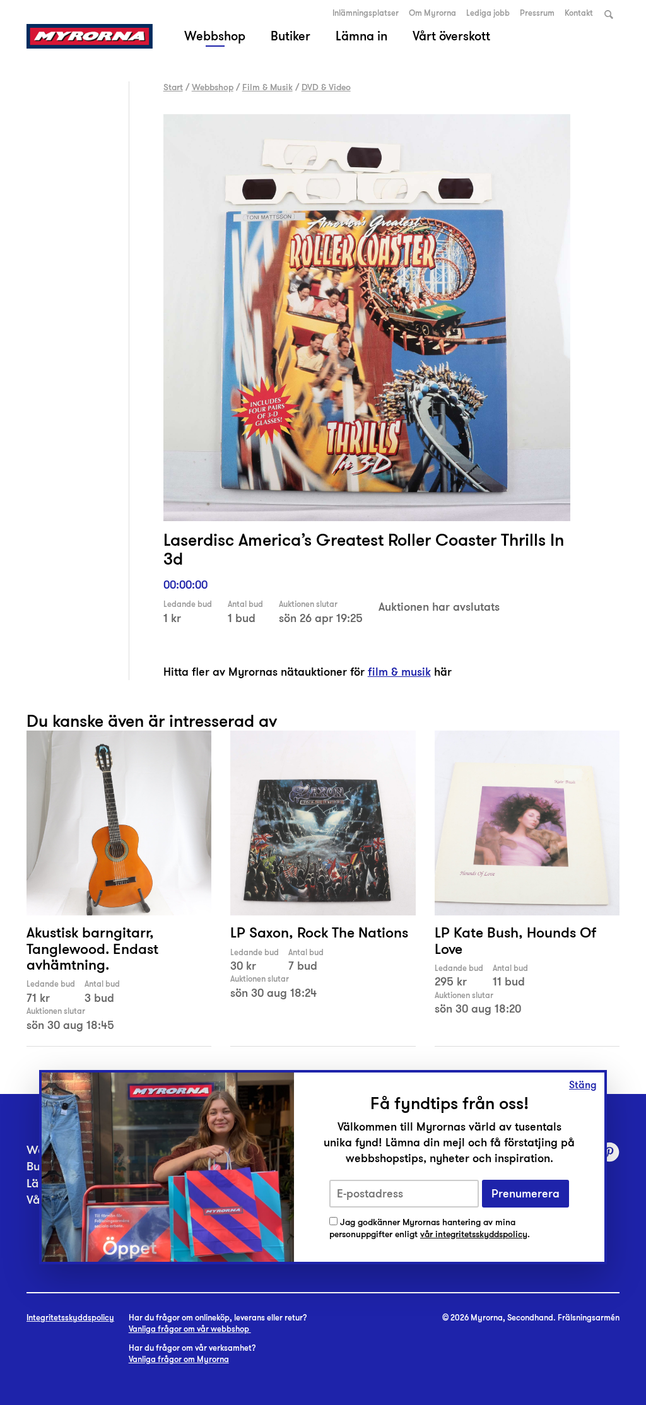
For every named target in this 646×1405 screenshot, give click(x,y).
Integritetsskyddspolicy (70, 1318)
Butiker (290, 36)
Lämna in (361, 36)
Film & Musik (267, 87)
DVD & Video (326, 87)
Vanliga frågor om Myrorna (179, 1359)
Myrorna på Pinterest (609, 1152)
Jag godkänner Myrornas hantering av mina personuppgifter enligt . (429, 1228)
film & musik (399, 672)
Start (173, 87)
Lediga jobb (488, 13)
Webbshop (214, 36)
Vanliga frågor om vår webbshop (190, 1329)
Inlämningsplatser (365, 13)
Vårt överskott (451, 36)
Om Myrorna (432, 13)
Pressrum (537, 13)
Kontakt (579, 13)
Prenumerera (525, 1193)
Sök (609, 14)
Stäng (583, 1085)
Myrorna (89, 36)
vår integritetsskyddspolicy (473, 1234)
